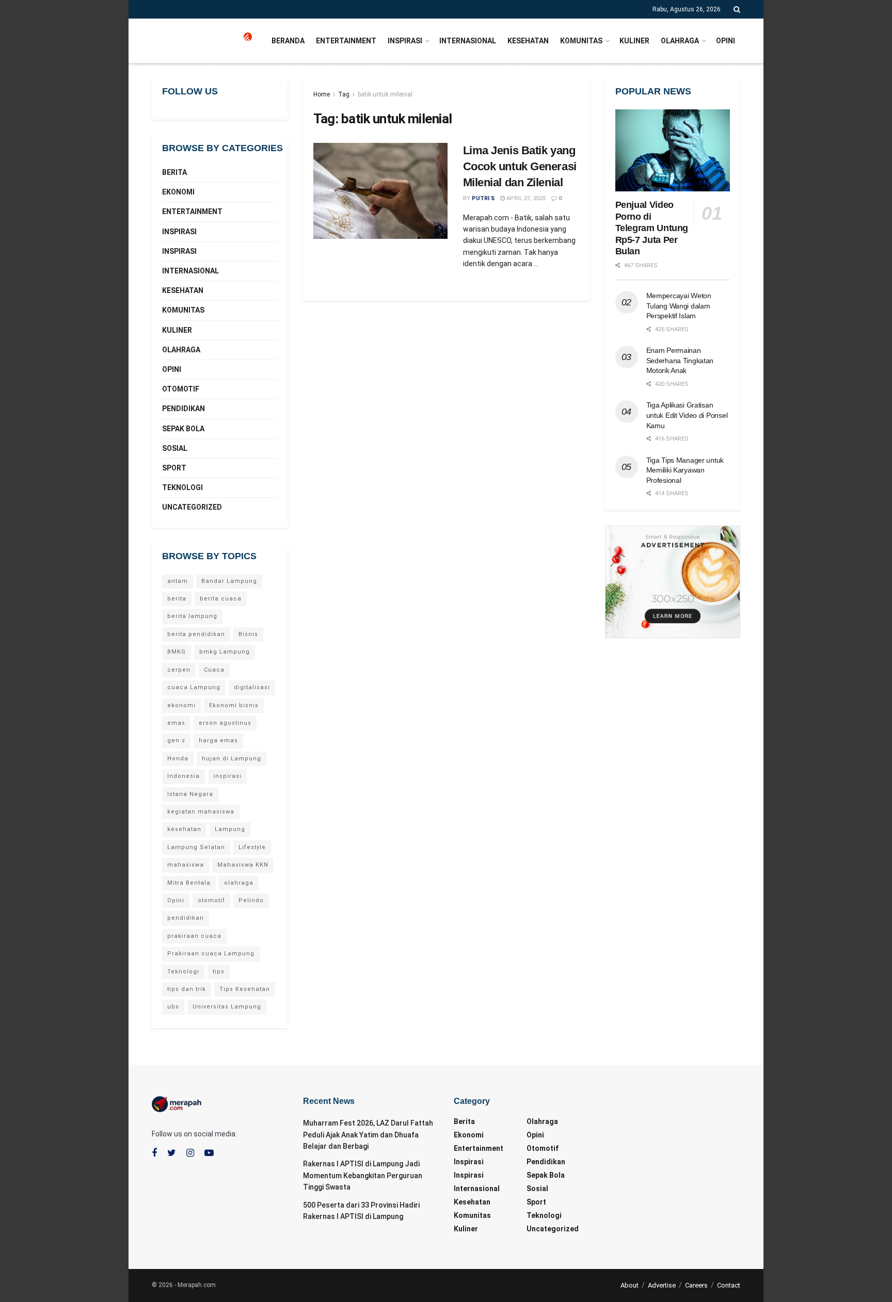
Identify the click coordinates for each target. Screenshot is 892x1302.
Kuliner (634, 41)
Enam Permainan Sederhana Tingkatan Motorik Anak (680, 360)
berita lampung (192, 616)
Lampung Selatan (196, 847)
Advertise (662, 1285)
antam (177, 581)
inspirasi (227, 776)
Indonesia (183, 776)
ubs (173, 1006)
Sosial (174, 448)
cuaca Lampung (193, 687)
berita (176, 598)
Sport (174, 468)
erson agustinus (225, 723)
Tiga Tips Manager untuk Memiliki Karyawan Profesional (685, 470)
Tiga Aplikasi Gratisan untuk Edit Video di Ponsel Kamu (687, 415)
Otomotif (180, 389)
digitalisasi (252, 687)
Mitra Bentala (189, 883)
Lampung (230, 829)
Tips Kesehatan (244, 989)
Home (321, 94)
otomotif (211, 900)
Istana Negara (190, 794)
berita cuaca (221, 598)
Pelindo (251, 900)
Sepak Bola (183, 429)
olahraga (238, 883)
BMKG (176, 651)
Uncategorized (192, 507)
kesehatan (184, 829)
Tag (343, 94)
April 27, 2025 (525, 198)
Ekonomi (178, 192)
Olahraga (680, 41)
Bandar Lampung (229, 581)
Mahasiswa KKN (242, 864)
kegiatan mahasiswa (200, 811)
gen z (176, 740)
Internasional (467, 41)
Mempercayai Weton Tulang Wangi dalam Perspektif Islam (678, 305)
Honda (177, 758)
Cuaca (214, 669)
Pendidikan (183, 408)
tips (219, 971)
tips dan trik (186, 989)
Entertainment (346, 41)
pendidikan (185, 918)
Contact (728, 1285)
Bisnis (248, 634)
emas (176, 723)
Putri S (483, 198)
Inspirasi (405, 41)
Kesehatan (528, 41)
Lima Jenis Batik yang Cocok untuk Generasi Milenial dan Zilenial (520, 166)
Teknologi (182, 487)
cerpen (178, 669)
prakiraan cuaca (194, 936)
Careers (696, 1285)
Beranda (288, 41)
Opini (725, 41)
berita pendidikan (196, 634)
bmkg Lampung (224, 651)
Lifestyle (252, 847)
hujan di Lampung (231, 758)
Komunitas (581, 41)
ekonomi (181, 705)
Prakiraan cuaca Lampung (210, 953)
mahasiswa (185, 864)
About (629, 1285)
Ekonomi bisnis (234, 705)
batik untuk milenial (385, 94)
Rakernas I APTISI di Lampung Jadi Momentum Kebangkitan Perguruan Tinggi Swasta (362, 1175)
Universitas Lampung (227, 1006)
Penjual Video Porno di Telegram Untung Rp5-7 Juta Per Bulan (652, 228)
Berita (174, 172)
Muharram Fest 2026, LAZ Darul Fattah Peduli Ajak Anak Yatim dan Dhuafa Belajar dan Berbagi (368, 1134)
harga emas (218, 740)
